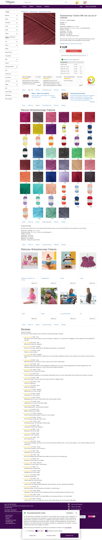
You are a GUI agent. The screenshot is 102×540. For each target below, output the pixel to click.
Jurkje (81, 278)
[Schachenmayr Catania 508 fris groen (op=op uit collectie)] (38, 201)
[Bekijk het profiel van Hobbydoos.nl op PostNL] (82, 516)
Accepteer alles (69, 535)
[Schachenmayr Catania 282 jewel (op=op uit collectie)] (51, 129)
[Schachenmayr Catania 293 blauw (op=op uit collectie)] (90, 129)
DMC (6, 59)
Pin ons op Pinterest (76, 509)
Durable (7, 63)
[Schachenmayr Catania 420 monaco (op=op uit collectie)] (51, 177)
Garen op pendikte (91, 6)
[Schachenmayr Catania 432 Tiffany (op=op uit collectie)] (38, 189)
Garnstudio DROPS (9, 66)
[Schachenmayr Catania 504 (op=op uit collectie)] (51, 201)
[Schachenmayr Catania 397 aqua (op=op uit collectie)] (38, 165)
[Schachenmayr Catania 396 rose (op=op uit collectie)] (25, 165)
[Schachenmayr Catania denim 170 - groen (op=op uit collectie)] (51, 212)
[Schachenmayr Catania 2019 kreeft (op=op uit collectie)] (64, 201)
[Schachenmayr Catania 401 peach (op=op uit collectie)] (77, 165)
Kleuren (38, 90)
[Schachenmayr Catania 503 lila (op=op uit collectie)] (25, 201)
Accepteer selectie (51, 535)
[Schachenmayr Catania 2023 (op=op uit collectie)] (90, 201)
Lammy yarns (8, 73)
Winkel (31, 6)
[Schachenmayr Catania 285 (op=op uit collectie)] (64, 129)
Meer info (30, 90)
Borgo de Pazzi (8, 52)
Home (24, 6)
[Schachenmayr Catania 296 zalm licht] (38, 141)
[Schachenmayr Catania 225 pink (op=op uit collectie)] (51, 117)
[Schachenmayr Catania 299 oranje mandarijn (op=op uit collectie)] (51, 141)
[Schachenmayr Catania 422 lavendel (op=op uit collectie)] (64, 177)
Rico (6, 88)
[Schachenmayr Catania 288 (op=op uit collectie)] (77, 129)
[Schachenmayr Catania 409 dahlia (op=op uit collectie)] (90, 165)
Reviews (63, 90)
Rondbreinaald (9, 521)
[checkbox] (29, 531)
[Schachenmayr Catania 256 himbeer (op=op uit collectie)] (90, 117)
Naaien (6, 33)
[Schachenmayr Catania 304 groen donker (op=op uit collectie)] (25, 153)
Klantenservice (9, 515)
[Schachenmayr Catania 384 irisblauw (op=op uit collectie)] (38, 153)
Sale (81, 6)
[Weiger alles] (76, 512)
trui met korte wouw (66, 313)
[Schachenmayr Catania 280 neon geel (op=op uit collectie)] (38, 129)
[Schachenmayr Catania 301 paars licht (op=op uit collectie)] (77, 141)
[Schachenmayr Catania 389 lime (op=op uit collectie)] (77, 153)
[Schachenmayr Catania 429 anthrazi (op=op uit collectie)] (90, 177)
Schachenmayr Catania (45, 11)
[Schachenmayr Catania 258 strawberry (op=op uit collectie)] (25, 129)
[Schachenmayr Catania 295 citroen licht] (25, 141)
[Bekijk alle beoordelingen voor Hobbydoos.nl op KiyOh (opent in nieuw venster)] (78, 2)
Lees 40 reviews (70, 20)
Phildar (6, 84)
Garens (6, 45)
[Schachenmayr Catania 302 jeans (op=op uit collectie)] (90, 141)
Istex (6, 70)
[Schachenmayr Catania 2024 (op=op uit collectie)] (25, 212)
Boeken (47, 6)
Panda (62, 278)
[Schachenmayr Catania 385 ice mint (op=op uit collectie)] (51, 153)
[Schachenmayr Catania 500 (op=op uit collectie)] (90, 189)
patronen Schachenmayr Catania (73, 43)
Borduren (7, 15)
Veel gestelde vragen (11, 520)
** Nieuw (7, 12)
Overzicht (70, 513)
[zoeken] (66, 2)
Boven (24, 90)
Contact (7, 518)
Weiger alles (33, 535)
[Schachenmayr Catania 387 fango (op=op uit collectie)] (64, 153)
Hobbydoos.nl (24, 11)
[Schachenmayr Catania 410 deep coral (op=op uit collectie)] (25, 177)
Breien (6, 19)
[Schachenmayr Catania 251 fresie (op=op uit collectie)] (64, 117)
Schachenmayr (8, 91)
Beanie (43, 313)
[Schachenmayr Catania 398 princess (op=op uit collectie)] (51, 165)
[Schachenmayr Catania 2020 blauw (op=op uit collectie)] (77, 201)
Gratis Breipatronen (10, 523)
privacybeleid (68, 527)
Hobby (6, 29)
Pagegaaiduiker (45, 278)
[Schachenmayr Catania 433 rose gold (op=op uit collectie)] (51, 189)
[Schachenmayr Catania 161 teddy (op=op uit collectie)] (38, 117)
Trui (81, 313)
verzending (68, 59)
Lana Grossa (8, 77)
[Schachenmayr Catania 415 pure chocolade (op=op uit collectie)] (38, 177)
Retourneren (9, 517)
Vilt (6, 41)
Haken (6, 26)
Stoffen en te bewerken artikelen (10, 37)
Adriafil (6, 48)
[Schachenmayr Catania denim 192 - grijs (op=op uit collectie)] (64, 212)
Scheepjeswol (8, 95)
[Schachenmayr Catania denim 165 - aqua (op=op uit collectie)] (38, 212)
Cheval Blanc (8, 55)
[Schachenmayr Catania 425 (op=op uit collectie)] (77, 177)
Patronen (39, 6)
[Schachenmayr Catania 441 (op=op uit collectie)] (77, 189)
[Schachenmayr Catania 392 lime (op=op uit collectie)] (90, 153)
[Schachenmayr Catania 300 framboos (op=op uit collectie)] (64, 141)
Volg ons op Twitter (76, 506)
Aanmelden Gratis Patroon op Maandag (15, 511)
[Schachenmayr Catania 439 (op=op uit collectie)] (64, 189)
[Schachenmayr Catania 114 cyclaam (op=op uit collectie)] (25, 117)
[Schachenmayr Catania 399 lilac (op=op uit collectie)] (64, 165)
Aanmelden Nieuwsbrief (10, 510)
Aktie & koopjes (8, 98)
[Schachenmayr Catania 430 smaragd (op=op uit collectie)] (25, 189)
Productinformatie (46, 90)
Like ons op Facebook (76, 504)
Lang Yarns (7, 81)
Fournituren (7, 22)
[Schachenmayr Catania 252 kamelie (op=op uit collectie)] (77, 117)
